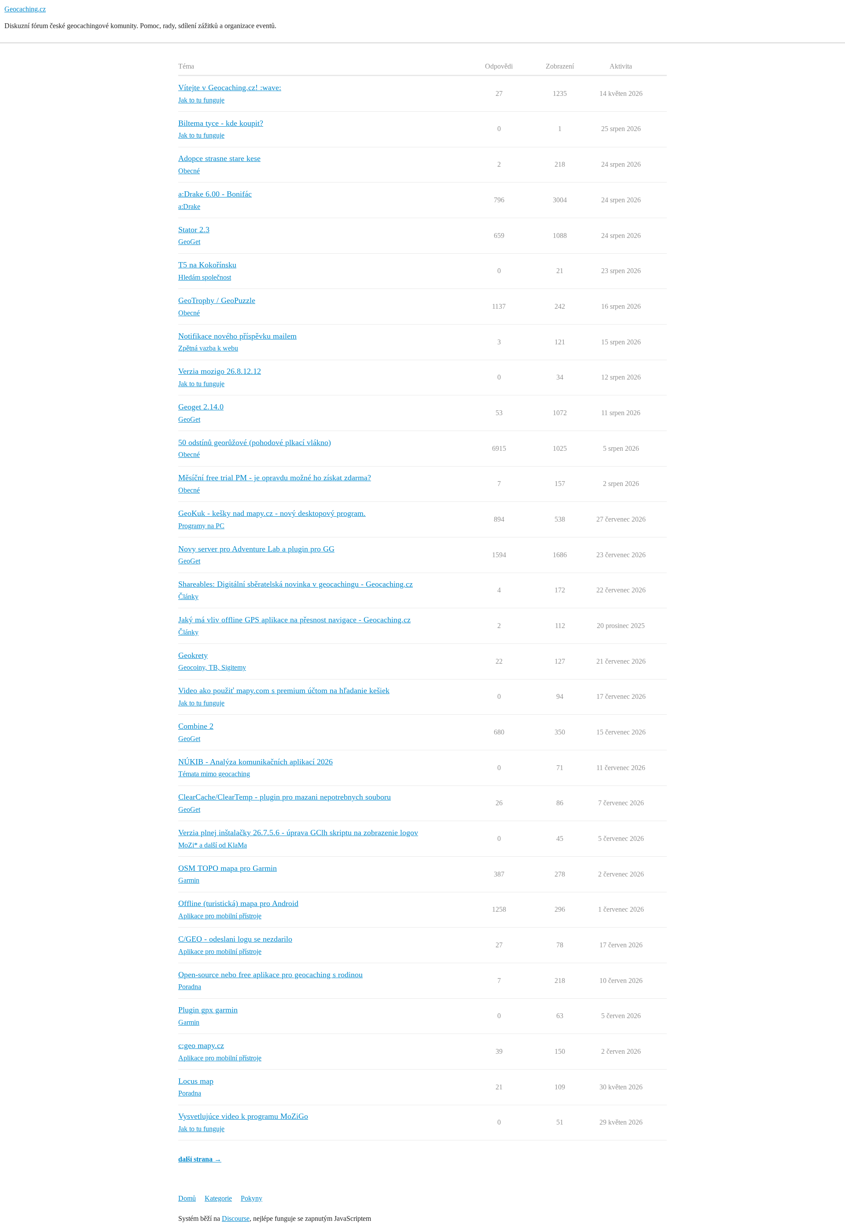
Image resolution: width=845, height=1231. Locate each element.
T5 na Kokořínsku (207, 264)
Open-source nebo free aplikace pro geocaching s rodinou (270, 974)
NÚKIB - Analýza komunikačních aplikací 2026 (255, 761)
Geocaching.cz (25, 9)
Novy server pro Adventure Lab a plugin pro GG (256, 548)
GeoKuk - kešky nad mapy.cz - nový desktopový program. (272, 513)
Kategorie (218, 1198)
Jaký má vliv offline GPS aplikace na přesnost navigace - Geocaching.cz (294, 619)
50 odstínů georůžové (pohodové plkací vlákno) (254, 442)
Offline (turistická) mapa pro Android (238, 903)
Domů (187, 1198)
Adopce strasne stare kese (219, 158)
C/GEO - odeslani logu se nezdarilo (235, 939)
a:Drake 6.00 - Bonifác (215, 194)
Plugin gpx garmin (208, 1009)
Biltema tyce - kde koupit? (220, 123)
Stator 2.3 (193, 229)
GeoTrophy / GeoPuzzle (216, 300)
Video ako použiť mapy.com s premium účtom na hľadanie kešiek (283, 690)
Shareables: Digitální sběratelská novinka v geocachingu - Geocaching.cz (295, 584)
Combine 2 (195, 726)
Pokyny (251, 1198)
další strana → (199, 1159)
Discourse (236, 1218)
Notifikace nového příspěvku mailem (237, 336)
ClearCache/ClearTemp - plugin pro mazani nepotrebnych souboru (284, 797)
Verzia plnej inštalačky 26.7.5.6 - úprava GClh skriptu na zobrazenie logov (298, 832)
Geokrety (193, 655)
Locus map (195, 1081)
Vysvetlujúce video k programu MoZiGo (243, 1116)
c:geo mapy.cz (201, 1045)
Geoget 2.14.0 (201, 406)
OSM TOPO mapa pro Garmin (227, 868)
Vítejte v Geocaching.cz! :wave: (229, 87)
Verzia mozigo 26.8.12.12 (219, 371)
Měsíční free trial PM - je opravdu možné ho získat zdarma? (274, 477)
